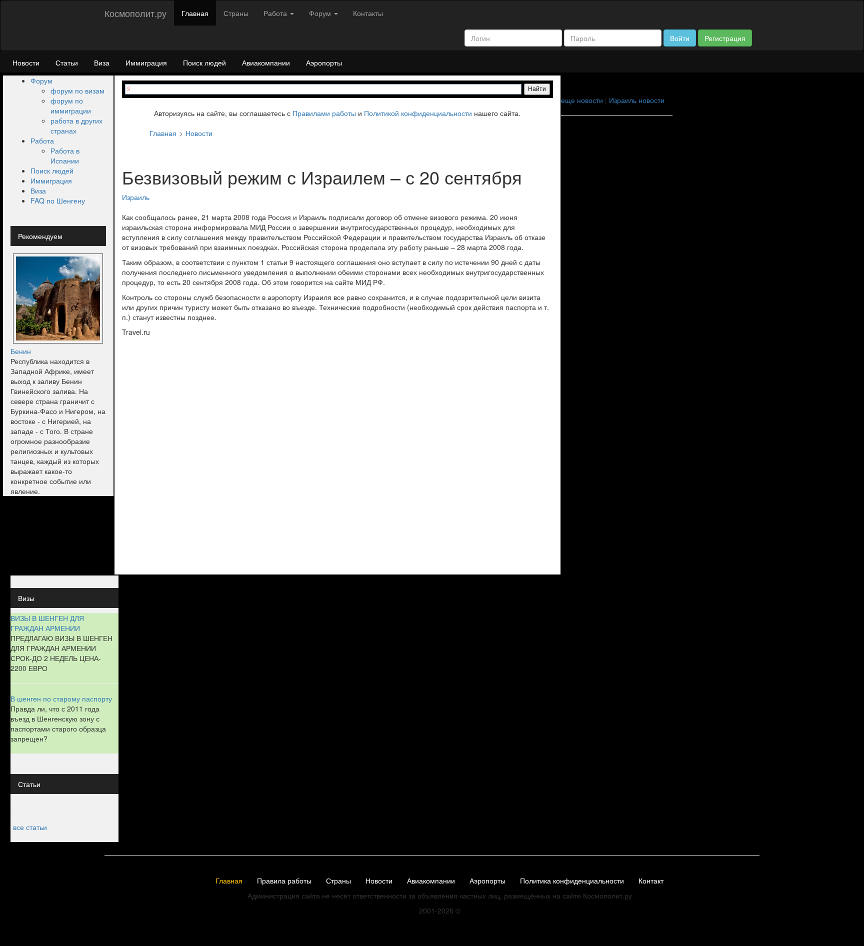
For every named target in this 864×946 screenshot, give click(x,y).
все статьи (30, 827)
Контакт (651, 881)
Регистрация (725, 38)
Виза (102, 63)
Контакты (368, 13)
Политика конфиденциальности (572, 881)
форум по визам (77, 91)
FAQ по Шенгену (57, 201)
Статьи (67, 63)
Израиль (136, 197)
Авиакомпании (266, 63)
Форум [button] (321, 13)
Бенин (20, 351)
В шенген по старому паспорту (61, 699)
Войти (680, 38)
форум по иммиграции (70, 106)
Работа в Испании (65, 156)
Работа (42, 141)
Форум (41, 81)
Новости (26, 63)
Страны (236, 13)
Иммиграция (146, 63)
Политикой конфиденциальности (418, 113)
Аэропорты (324, 63)
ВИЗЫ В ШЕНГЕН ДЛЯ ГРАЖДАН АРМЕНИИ (47, 623)
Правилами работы (324, 113)
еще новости (582, 100)
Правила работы (284, 881)
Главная (195, 13)
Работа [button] (276, 13)
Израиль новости (636, 100)
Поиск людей (204, 63)
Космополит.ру (135, 13)
